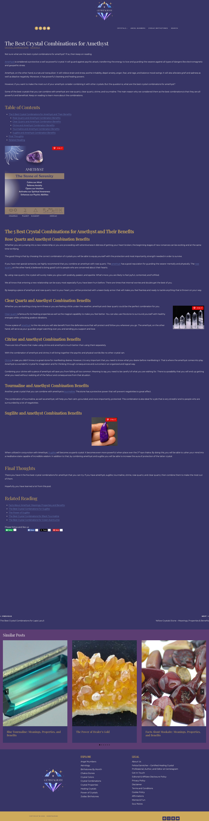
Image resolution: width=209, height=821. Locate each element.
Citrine (8, 360)
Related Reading (17, 140)
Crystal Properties (89, 785)
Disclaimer (137, 784)
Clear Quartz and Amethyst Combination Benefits (37, 121)
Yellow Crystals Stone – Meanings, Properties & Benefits (182, 618)
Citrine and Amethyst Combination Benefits (33, 125)
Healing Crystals (88, 789)
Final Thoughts (16, 136)
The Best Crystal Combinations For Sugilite (29, 509)
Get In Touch (138, 773)
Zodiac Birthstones (158, 28)
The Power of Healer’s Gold (93, 732)
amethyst (116, 264)
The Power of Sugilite (19, 512)
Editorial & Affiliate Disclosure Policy (149, 777)
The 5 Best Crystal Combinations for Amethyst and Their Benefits (40, 114)
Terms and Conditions (142, 788)
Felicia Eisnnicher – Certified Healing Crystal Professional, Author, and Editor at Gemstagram (155, 767)
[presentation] (35, 683)
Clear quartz (11, 314)
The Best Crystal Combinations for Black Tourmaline (34, 516)
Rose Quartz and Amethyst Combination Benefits (36, 118)
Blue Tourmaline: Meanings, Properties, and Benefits (34, 733)
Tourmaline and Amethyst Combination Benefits (36, 129)
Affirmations (138, 796)
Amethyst (10, 62)
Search (174, 28)
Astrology (85, 765)
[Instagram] (40, 28)
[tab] (99, 744)
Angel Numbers (138, 28)
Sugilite (52, 452)
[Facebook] (36, 28)
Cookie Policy (138, 792)
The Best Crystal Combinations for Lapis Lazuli (22, 618)
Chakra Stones (88, 773)
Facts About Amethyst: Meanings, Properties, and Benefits (37, 505)
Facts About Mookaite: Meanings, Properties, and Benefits (173, 733)
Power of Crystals (89, 792)
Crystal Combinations (17, 47)
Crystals (35, 47)
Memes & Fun (138, 800)
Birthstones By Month (91, 769)
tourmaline (69, 391)
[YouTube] (48, 28)
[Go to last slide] (7, 691)
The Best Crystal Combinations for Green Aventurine (34, 520)
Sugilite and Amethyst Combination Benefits (34, 133)
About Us (136, 761)
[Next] (202, 691)
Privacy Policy (138, 780)
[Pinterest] (44, 28)
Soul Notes (137, 804)
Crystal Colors (87, 777)
